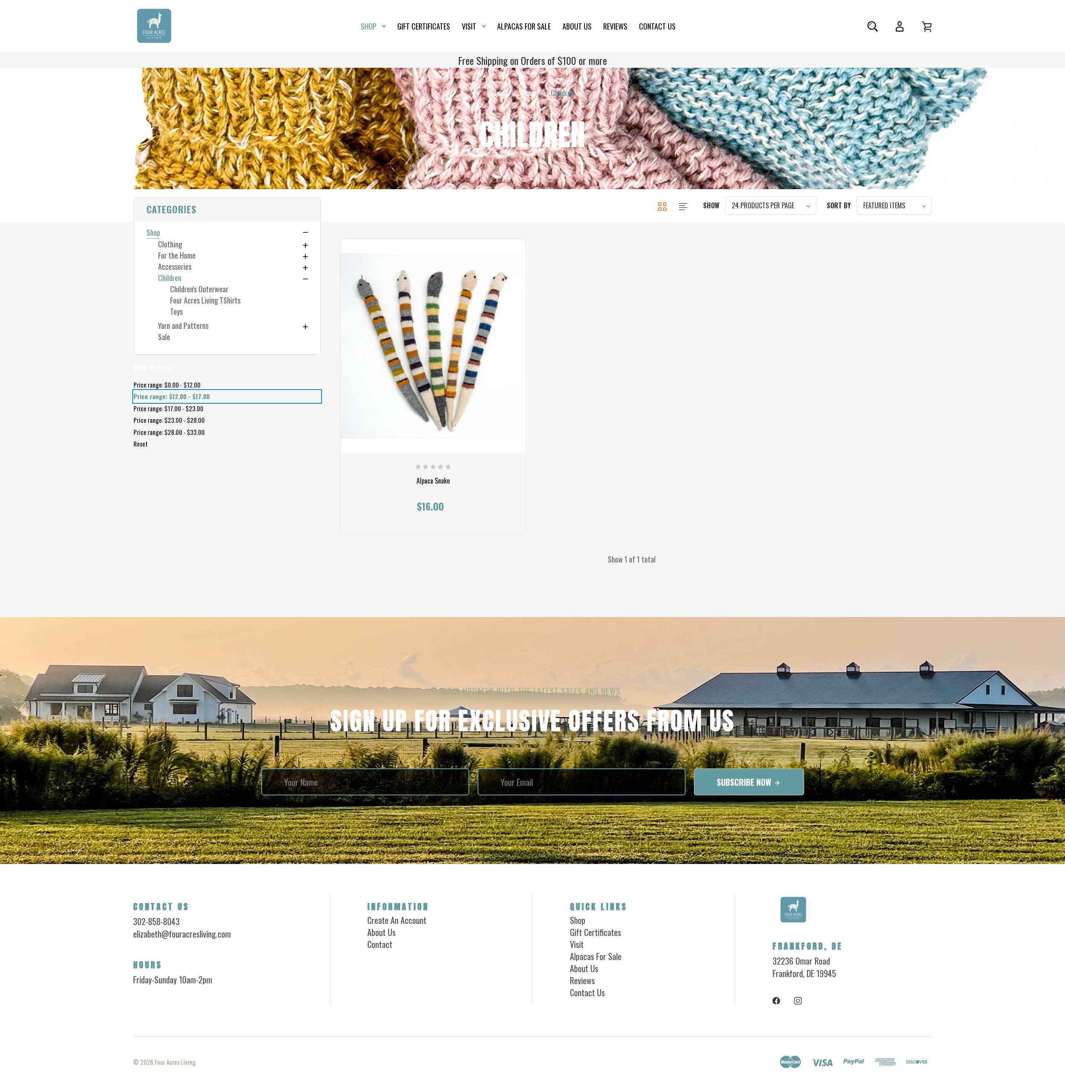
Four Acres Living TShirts (205, 300)
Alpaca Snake (433, 480)
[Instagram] (798, 1001)
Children (169, 277)
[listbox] (770, 205)
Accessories (174, 266)
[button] (227, 209)
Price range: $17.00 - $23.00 (168, 408)
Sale (164, 336)
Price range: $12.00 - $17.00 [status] (171, 396)
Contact (379, 944)
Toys (176, 311)
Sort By (839, 205)
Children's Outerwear (199, 289)
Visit (469, 26)
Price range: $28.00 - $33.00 (168, 432)
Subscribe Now (745, 782)
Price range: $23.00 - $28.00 (168, 420)
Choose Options (433, 499)
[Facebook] (776, 1001)
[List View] (683, 205)
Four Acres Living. (176, 1061)
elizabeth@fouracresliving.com (182, 934)
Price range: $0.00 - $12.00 (166, 384)
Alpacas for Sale (524, 26)
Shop (368, 26)
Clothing (170, 244)
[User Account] (899, 26)
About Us (577, 26)
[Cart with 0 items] (926, 26)
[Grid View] (663, 205)
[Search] (872, 26)
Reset (140, 443)
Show (711, 205)
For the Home (177, 255)
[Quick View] (433, 401)
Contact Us (657, 26)
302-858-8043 (156, 921)
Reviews (615, 26)
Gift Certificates (423, 26)
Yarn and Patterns (183, 325)
